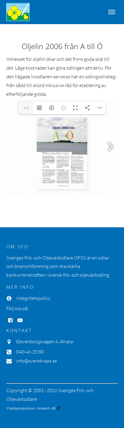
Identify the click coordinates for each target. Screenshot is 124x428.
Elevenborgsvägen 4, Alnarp (44, 341)
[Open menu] (112, 12)
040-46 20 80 (30, 352)
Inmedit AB (46, 408)
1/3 (26, 107)
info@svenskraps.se (36, 361)
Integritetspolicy (33, 298)
